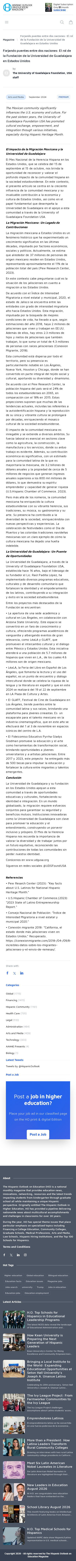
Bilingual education (58, 1275)
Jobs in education (57, 1287)
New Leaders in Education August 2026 (47, 1487)
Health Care (16, 1013)
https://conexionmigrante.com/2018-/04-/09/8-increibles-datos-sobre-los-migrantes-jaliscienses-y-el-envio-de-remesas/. (38, 945)
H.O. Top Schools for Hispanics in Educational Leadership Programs (46, 1316)
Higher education (13, 1275)
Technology (16, 1039)
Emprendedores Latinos (45, 1418)
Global (13, 993)
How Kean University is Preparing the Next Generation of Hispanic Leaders (45, 1340)
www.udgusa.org (37, 859)
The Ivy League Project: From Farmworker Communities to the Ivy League (49, 1399)
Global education (35, 1275)
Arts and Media (16, 97)
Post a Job (38, 1134)
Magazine (8, 39)
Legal (12, 1019)
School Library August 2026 (48, 1507)
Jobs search (11, 1287)
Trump (40, 1287)
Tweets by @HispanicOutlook (23, 1066)
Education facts (13, 1281)
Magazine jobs (55, 1281)
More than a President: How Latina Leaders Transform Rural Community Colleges (48, 1443)
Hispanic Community (21, 1006)
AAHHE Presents (17, 1046)
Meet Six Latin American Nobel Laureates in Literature (49, 1465)
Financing (15, 1000)
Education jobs (12, 1293)
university (27, 1287)
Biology (12, 1052)
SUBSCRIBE (59, 10)
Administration (18, 1026)
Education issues (34, 1281)
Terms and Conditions (16, 1246)
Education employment (37, 1293)
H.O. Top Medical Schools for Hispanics (49, 1531)
